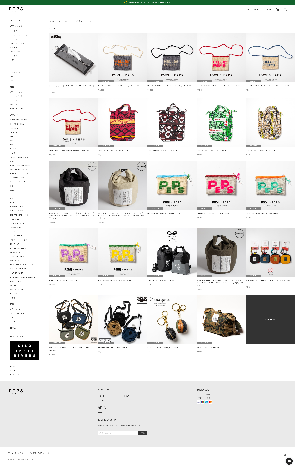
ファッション (63, 21)
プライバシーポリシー (16, 453)
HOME (248, 10)
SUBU (12, 140)
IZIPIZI (13, 136)
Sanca (12, 190)
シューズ (13, 47)
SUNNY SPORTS (17, 223)
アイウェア (14, 68)
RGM (12, 186)
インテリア (14, 100)
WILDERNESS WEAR (18, 169)
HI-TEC (13, 202)
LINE (100, 412)
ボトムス (13, 39)
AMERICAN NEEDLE (18, 248)
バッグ (12, 317)
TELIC (12, 231)
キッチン (13, 104)
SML (12, 145)
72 (11, 194)
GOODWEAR (15, 252)
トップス (13, 31)
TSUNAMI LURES (17, 178)
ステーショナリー (17, 92)
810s (12, 198)
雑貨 (12, 87)
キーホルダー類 (16, 96)
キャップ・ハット (17, 43)
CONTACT (268, 10)
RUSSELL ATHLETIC (18, 211)
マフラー (13, 64)
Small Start (14, 260)
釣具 (12, 304)
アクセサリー (15, 72)
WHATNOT (14, 132)
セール (13, 327)
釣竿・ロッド (15, 309)
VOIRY (13, 149)
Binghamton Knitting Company (22, 277)
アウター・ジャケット (18, 35)
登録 (143, 433)
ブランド (14, 114)
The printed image (17, 256)
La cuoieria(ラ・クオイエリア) (22, 265)
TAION (13, 153)
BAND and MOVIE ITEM (20, 165)
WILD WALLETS (16, 289)
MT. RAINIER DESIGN (19, 215)
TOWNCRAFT (16, 219)
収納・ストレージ (17, 108)
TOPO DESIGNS (17, 236)
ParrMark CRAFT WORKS (20, 182)
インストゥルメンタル (18, 240)
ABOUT (257, 10)
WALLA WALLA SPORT (19, 157)
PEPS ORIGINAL (17, 124)
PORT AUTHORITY (18, 269)
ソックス (13, 56)
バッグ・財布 (77, 21)
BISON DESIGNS (17, 207)
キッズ (12, 81)
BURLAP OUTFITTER (19, 173)
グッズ (12, 76)
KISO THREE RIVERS (18, 120)
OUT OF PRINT (16, 273)
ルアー (12, 321)
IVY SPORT (15, 285)
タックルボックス (17, 313)
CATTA (13, 161)
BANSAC (14, 294)
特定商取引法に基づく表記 (39, 453)
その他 (12, 298)
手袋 (12, 60)
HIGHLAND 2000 (17, 281)
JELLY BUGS (15, 128)
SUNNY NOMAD (16, 227)
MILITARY (14, 244)
